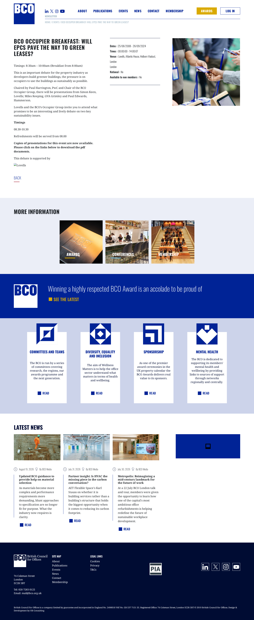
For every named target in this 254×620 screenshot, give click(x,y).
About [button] (82, 11)
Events (55, 22)
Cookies (95, 561)
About (56, 561)
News (55, 573)
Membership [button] (174, 11)
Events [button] (123, 11)
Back (25, 177)
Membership (60, 582)
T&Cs (93, 569)
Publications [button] (102, 11)
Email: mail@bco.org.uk (27, 593)
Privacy (94, 565)
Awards (207, 11)
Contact (153, 11)
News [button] (137, 11)
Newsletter (51, 16)
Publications (59, 565)
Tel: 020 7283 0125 (24, 589)
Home (47, 22)
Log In (230, 11)
